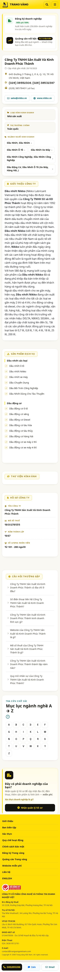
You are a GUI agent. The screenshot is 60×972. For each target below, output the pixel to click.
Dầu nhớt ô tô (16, 365)
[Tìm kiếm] (47, 4)
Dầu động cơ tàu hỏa (20, 425)
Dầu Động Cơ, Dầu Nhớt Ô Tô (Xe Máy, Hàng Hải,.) (27, 169)
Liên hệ (6, 872)
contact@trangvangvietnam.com (16, 951)
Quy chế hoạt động (12, 840)
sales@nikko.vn (19, 98)
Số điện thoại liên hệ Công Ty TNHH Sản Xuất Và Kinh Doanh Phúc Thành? (27, 603)
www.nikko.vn (44, 98)
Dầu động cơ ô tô (18, 408)
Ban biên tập (9, 827)
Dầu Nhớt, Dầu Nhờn (18, 142)
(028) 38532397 (43, 83)
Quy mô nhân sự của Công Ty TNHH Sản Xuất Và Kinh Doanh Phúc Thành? (27, 679)
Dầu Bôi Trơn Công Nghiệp (23, 388)
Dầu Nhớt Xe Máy (40, 149)
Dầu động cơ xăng (19, 414)
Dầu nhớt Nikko (17, 371)
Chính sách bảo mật (13, 846)
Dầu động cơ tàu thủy (21, 430)
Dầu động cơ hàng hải (21, 436)
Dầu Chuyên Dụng (19, 382)
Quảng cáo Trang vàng (14, 859)
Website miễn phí (12, 865)
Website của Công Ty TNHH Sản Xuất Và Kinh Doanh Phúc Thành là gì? (28, 633)
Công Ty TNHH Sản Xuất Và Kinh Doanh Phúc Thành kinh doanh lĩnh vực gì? (27, 618)
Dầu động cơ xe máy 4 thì (23, 447)
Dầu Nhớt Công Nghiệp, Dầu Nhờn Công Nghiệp (29, 158)
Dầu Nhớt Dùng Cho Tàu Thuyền (26, 393)
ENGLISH (7, 878)
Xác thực (7, 833)
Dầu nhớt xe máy (18, 377)
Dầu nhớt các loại (17, 360)
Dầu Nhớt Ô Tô (15, 149)
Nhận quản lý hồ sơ (32, 807)
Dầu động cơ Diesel (19, 419)
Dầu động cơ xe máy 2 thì (23, 441)
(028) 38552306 (20, 83)
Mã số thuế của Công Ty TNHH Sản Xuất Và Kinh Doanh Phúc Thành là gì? (26, 649)
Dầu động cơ (14, 403)
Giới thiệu (7, 821)
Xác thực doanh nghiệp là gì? (19, 799)
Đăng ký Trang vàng (13, 852)
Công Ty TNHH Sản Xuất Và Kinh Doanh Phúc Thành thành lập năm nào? (29, 664)
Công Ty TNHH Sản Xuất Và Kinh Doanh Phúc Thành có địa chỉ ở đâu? (27, 587)
